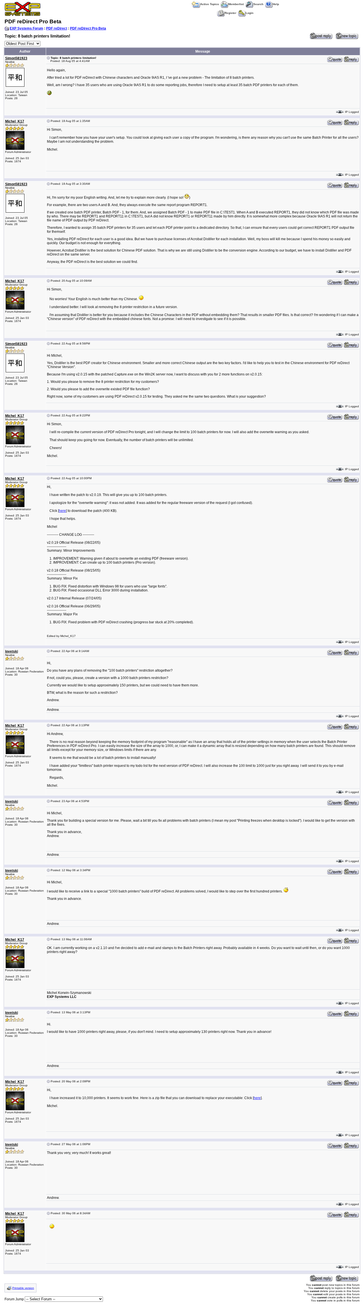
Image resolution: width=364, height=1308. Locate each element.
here (62, 511)
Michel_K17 (14, 121)
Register (230, 12)
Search (258, 4)
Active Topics (209, 4)
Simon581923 (16, 58)
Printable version (23, 1288)
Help (276, 4)
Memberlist (236, 4)
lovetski (11, 651)
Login (249, 12)
